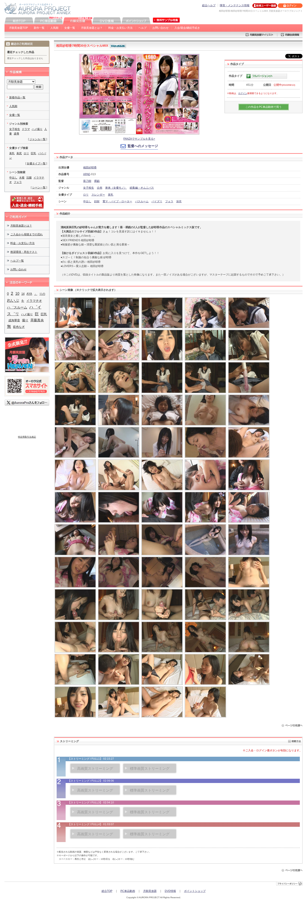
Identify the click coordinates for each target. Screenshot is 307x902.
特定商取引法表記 (27, 437)
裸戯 (97, 181)
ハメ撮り (37, 129)
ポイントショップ (195, 891)
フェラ (169, 201)
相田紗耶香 (90, 167)
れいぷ (13, 300)
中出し (87, 201)
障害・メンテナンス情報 (234, 5)
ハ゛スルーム (17, 307)
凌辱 (16, 133)
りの (42, 294)
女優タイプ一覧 (36, 163)
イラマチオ (34, 300)
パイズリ (156, 201)
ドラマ (26, 129)
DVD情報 (170, 891)
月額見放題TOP (18, 27)
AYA (29, 294)
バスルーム (142, 201)
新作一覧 (39, 27)
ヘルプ (142, 27)
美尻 (19, 153)
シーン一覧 (39, 187)
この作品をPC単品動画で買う (263, 106)
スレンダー (98, 194)
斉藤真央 (37, 320)
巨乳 (33, 153)
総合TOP (107, 891)
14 (22, 294)
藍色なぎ (19, 327)
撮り (25, 320)
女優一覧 (69, 27)
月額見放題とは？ (91, 27)
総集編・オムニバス (142, 187)
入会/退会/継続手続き (187, 27)
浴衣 (179, 201)
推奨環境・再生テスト (23, 252)
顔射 (97, 201)
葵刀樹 (87, 181)
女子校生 (88, 187)
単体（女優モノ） (116, 187)
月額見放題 (150, 891)
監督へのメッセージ (143, 146)
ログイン (242, 93)
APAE (86, 174)
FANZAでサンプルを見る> (139, 138)
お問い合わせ (160, 27)
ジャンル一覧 (37, 139)
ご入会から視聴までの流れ (26, 234)
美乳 (110, 194)
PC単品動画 (127, 891)
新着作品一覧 (17, 97)
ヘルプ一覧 (17, 260)
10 (17, 293)
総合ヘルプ (209, 5)
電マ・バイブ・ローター (117, 201)
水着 (21, 177)
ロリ (86, 194)
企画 (99, 187)
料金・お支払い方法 (120, 27)
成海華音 (14, 320)
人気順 (54, 27)
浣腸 (29, 177)
